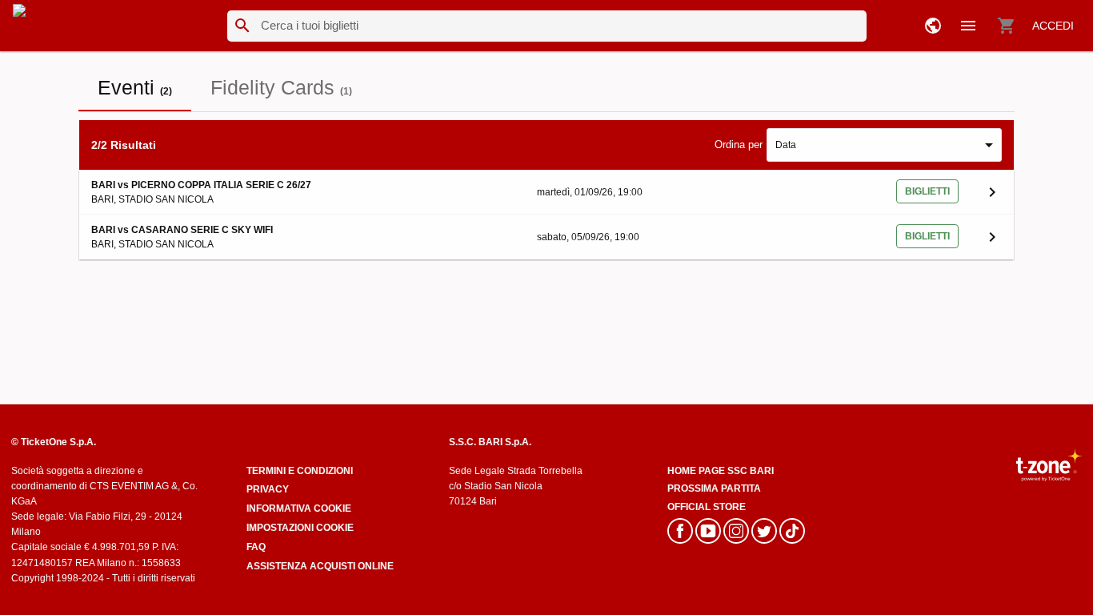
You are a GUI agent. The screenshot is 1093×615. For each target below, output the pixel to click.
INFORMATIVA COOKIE (298, 508)
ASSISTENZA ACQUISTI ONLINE (320, 566)
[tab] (134, 87)
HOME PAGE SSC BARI (720, 470)
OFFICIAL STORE (706, 506)
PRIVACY (267, 489)
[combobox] (884, 145)
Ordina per (739, 145)
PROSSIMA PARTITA (714, 488)
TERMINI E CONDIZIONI (299, 470)
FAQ (256, 547)
